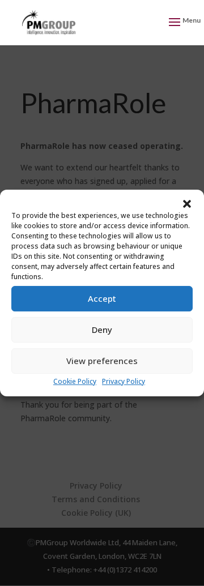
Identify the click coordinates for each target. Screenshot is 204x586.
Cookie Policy (74, 381)
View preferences (102, 360)
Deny (102, 329)
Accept (102, 298)
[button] (187, 203)
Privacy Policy (123, 381)
